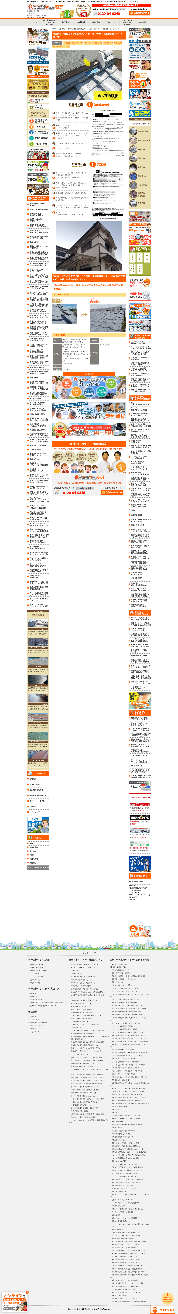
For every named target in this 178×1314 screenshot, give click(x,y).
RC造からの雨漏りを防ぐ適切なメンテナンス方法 (39, 553)
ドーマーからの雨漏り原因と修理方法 (38, 565)
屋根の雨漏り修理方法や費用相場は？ (39, 547)
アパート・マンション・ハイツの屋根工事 (84, 1024)
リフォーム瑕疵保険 (36, 977)
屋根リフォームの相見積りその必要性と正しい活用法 (141, 624)
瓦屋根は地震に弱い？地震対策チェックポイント (141, 557)
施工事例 (65, 22)
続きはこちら (89, 374)
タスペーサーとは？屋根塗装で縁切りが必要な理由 (128, 1088)
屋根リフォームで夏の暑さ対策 (81, 1018)
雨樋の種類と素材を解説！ (79, 1111)
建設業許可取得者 (36, 790)
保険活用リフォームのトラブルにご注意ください (141, 682)
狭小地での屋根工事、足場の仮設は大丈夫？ (126, 1002)
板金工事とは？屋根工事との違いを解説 (39, 231)
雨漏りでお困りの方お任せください (82, 980)
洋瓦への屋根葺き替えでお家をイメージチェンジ (39, 493)
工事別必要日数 (137, 515)
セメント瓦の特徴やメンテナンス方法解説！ (39, 310)
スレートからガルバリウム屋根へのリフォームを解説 (141, 347)
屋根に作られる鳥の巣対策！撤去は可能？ (84, 1108)
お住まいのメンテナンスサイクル (122, 1200)
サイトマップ (35, 812)
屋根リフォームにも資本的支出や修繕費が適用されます (89, 1057)
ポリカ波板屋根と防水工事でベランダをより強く (141, 735)
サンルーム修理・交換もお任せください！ (140, 724)
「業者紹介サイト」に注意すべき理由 (139, 687)
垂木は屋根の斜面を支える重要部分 (82, 1066)
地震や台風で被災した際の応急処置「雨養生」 (39, 357)
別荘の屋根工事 (137, 766)
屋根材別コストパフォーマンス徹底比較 (39, 464)
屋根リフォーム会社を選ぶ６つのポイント (141, 520)
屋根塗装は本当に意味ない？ (36, 220)
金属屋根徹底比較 (117, 1229)
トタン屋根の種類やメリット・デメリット (139, 468)
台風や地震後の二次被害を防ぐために (140, 546)
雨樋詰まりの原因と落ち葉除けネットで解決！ (141, 745)
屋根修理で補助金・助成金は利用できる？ (139, 605)
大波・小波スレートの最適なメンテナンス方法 (39, 334)
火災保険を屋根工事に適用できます (82, 1012)
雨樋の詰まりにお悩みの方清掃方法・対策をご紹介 (141, 740)
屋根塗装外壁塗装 (141, 194)
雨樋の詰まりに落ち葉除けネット (82, 1105)
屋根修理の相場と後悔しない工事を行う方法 (139, 414)
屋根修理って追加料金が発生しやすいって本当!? (140, 671)
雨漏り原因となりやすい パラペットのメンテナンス (88, 1078)
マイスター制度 (35, 983)
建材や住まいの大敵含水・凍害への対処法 (38, 409)
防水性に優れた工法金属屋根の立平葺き (37, 351)
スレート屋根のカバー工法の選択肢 (141, 452)
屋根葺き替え (143, 131)
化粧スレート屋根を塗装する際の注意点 (138, 484)
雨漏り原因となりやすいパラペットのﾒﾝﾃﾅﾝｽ (39, 287)
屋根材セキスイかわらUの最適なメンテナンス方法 (140, 495)
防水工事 (141, 167)
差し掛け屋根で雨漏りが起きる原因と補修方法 (127, 1269)
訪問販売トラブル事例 (139, 655)
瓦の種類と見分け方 (37, 430)
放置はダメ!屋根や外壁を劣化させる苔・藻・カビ (39, 481)
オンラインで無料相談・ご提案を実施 (83, 967)
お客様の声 (81, 22)
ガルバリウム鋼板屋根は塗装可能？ (140, 358)
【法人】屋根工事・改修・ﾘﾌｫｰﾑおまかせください (141, 771)
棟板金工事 (142, 185)
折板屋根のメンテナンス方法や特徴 (123, 1059)
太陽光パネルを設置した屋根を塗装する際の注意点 (87, 1114)
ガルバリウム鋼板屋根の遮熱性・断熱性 (140, 364)
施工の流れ (96, 22)
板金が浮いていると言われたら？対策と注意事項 (141, 666)
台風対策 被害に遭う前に (79, 1006)
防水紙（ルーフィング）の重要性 (122, 1212)
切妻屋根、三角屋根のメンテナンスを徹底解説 (39, 388)
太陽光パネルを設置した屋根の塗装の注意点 (140, 479)
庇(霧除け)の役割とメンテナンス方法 (37, 339)
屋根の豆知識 (35, 459)
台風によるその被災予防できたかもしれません (141, 530)
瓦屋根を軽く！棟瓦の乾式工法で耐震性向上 (126, 1146)
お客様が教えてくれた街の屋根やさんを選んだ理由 (46, 1003)
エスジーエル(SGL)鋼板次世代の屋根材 (38, 518)
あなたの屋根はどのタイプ (120, 970)
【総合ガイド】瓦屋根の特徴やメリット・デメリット (129, 1038)
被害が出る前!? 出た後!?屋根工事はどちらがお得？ (141, 645)
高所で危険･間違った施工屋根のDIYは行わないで (39, 536)
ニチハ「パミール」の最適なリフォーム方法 (126, 991)
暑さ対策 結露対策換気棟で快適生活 (37, 403)
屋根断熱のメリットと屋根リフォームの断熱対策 (39, 582)
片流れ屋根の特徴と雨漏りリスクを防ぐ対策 (39, 382)
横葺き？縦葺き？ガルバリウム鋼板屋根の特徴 (141, 380)
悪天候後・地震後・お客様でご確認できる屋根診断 (128, 976)
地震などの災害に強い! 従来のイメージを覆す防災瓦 (129, 1152)
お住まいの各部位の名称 (39, 209)
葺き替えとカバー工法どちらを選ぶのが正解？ (140, 436)
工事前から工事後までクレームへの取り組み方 (140, 634)
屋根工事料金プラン (77, 974)
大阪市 (32, 855)
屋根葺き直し (143, 176)
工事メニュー (112, 22)
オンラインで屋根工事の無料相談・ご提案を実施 (140, 618)
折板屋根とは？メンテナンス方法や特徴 (140, 473)
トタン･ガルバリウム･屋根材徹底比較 (38, 507)
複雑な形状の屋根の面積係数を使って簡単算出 (39, 372)
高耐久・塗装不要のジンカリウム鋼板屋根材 (39, 530)
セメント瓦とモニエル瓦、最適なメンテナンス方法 (128, 1065)
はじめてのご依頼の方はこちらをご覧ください (86, 964)
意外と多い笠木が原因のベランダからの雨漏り (39, 258)
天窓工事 (141, 203)
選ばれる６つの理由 (36, 967)
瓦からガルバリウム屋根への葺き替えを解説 (140, 353)
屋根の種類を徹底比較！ (136, 441)
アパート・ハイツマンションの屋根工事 (139, 761)
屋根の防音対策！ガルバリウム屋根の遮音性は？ (141, 390)
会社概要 (142, 22)
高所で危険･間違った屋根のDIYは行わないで (126, 1173)
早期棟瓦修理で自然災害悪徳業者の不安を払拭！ (39, 328)
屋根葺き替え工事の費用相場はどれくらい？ (140, 420)
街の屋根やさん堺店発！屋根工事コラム (43, 1006)
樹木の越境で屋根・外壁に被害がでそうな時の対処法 (141, 677)
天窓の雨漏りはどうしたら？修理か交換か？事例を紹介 (130, 1077)
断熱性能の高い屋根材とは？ (35, 576)
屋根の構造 (34, 242)
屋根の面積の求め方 (37, 367)
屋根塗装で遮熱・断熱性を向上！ (122, 1137)
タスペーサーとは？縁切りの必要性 (37, 270)
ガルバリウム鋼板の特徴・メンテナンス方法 (126, 1164)
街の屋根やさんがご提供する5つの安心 (50, 22)
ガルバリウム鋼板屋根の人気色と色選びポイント (127, 1032)
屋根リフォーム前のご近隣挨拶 (81, 986)
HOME (54, 29)
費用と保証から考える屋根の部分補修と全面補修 (87, 1060)
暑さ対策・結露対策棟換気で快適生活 (124, 1131)
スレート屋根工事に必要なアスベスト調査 (125, 1158)
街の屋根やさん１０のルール (39, 970)
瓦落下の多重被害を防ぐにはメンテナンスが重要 (140, 536)
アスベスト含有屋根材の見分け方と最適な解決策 (39, 440)
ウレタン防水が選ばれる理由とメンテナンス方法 (39, 276)
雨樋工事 (141, 158)
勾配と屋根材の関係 (37, 414)
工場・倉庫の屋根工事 (139, 755)
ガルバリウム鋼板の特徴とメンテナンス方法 (39, 524)
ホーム (35, 22)
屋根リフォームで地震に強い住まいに (83, 1009)
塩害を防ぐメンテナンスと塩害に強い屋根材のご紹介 (129, 1250)
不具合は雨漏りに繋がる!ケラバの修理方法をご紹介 (128, 1091)
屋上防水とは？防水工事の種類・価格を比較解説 (39, 299)
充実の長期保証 (35, 980)
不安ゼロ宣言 (34, 974)
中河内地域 (34, 859)
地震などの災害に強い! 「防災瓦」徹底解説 (139, 562)
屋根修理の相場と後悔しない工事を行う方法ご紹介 (87, 1042)
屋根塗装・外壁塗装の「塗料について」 (125, 979)
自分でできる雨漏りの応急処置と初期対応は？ (140, 589)
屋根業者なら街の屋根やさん (39, 1022)
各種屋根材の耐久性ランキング (122, 1221)
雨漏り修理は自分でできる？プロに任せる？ (39, 226)
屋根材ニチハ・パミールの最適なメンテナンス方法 (141, 489)
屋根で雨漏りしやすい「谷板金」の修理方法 (38, 425)
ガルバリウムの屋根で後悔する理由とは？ (38, 513)
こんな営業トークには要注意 (139, 651)
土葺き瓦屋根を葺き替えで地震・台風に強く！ (39, 322)
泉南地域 (33, 863)
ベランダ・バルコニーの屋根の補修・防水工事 (86, 1015)
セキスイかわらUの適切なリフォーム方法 (125, 988)
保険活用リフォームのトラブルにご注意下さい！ (127, 1244)
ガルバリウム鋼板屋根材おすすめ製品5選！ (140, 374)
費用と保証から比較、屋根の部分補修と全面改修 (141, 425)
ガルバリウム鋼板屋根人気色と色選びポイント (140, 369)
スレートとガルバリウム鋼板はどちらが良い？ (140, 342)
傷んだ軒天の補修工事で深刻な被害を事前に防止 (39, 264)
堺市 (31, 843)
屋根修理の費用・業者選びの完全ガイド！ (39, 214)
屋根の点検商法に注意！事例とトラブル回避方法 (140, 661)
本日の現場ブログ (36, 1000)
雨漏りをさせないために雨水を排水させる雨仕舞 (39, 419)
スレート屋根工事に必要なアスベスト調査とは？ (39, 594)
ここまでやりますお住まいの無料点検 (127, 22)
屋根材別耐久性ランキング (36, 470)
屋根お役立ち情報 (137, 525)
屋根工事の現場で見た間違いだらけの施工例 (139, 568)
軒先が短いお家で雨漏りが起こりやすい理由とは (39, 434)
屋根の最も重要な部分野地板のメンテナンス (38, 454)
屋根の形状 (34, 377)
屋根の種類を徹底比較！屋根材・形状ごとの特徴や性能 (130, 1041)
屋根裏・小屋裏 (35, 399)
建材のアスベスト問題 (38, 445)
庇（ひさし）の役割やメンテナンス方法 (39, 559)
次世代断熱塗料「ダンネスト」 (137, 579)
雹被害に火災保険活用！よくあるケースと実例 (140, 600)
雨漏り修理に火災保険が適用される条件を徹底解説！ (129, 1301)
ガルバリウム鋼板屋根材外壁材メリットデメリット (141, 385)
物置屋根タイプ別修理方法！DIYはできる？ (139, 718)
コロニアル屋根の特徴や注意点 (137, 462)
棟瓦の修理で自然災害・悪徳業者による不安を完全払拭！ (130, 1103)
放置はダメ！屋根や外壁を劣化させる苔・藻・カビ (128, 1253)
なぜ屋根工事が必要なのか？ (140, 403)
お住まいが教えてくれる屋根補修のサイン (140, 430)
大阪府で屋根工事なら (38, 795)
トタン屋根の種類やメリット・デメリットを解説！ (128, 1056)
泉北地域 (33, 851)
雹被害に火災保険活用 (119, 1295)
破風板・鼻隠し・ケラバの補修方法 (123, 1074)
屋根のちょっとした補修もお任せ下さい (84, 983)
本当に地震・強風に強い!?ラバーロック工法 (126, 1263)
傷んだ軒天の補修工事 (119, 1191)
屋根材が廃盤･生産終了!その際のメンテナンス (39, 487)
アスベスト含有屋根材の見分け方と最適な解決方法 (128, 1155)
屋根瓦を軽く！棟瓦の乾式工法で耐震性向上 (139, 552)
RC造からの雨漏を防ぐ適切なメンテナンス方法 (127, 1170)
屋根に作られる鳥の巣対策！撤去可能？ (140, 751)
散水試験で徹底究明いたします (81, 1003)
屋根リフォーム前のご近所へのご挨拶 (138, 629)
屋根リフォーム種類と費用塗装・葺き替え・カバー (141, 446)
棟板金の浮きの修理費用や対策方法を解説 (39, 237)
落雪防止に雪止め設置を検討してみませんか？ (86, 1090)
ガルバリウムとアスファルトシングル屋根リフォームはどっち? (39, 499)
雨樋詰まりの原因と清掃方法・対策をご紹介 (85, 1102)
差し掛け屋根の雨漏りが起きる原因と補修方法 (39, 394)
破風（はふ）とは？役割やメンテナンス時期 (39, 605)
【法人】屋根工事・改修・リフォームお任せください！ (89, 1030)
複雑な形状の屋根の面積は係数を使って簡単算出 (127, 1125)
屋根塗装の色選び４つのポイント (137, 573)
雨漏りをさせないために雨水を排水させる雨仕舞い (128, 1272)
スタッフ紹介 (35, 784)
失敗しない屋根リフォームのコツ (139, 409)
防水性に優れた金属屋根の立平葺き (123, 1238)
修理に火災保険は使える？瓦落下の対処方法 (141, 541)
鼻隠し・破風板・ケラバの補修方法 (39, 247)
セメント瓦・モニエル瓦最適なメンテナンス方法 (39, 316)
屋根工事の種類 (139, 124)
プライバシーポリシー (38, 801)
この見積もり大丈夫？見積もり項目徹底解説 (139, 640)
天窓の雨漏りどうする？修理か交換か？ (39, 570)
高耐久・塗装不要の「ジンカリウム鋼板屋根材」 (127, 1167)
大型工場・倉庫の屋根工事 (79, 1021)
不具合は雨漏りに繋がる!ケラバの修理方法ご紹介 (39, 253)
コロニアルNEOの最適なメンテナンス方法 (140, 500)
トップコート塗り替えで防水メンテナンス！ (39, 599)
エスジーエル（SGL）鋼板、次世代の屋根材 (126, 1235)
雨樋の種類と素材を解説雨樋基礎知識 (39, 588)
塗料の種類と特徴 (139, 797)
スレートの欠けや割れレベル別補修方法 (139, 457)
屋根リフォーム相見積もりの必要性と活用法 (85, 1048)
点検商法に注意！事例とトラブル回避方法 (84, 989)
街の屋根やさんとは (36, 964)
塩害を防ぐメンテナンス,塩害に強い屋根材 (39, 475)
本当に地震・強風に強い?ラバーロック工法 (39, 362)
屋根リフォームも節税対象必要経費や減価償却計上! (141, 776)
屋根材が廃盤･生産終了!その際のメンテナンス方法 (128, 1097)
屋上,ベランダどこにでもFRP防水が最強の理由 (39, 293)
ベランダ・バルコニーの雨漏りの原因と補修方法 (39, 305)
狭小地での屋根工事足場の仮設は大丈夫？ (139, 505)
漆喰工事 (141, 149)
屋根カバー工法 (144, 140)
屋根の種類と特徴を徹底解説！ (37, 204)
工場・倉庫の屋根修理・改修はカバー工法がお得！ (141, 729)
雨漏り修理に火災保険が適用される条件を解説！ (140, 595)
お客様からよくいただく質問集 (122, 985)
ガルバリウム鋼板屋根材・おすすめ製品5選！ (126, 1012)
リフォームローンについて (79, 1054)
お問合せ (33, 806)
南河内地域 (34, 847)
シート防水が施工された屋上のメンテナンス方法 (39, 282)
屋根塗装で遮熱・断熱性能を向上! (139, 584)
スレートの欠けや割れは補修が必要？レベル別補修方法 (130, 1052)
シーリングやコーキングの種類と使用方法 (39, 345)
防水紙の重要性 (35, 449)
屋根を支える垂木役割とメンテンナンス (38, 542)
